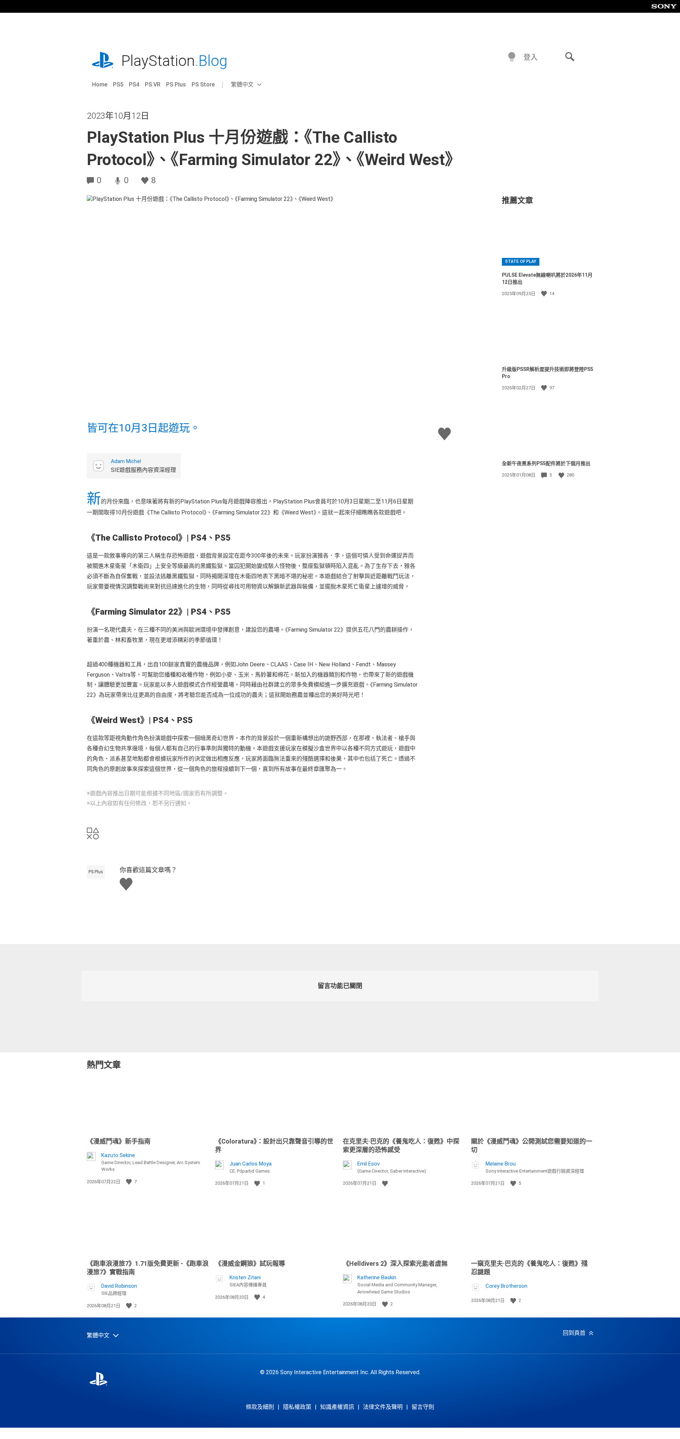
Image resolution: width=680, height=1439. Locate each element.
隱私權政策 (297, 1407)
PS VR (152, 84)
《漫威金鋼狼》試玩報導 (250, 1263)
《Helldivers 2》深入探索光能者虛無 (395, 1263)
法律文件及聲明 (383, 1407)
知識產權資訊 (337, 1407)
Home (99, 84)
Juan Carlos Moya (251, 1164)
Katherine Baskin (376, 1277)
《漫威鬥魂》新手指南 (119, 1141)
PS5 (118, 84)
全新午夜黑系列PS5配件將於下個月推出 (546, 463)
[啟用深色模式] (511, 57)
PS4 (134, 84)
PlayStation (174, 60)
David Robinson (119, 1286)
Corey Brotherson (506, 1286)
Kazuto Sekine (118, 1155)
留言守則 (423, 1407)
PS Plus (176, 84)
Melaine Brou (501, 1164)
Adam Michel (126, 461)
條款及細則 (260, 1407)
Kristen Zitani (245, 1277)
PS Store (203, 84)
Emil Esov (368, 1164)
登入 (530, 57)
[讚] (544, 293)
